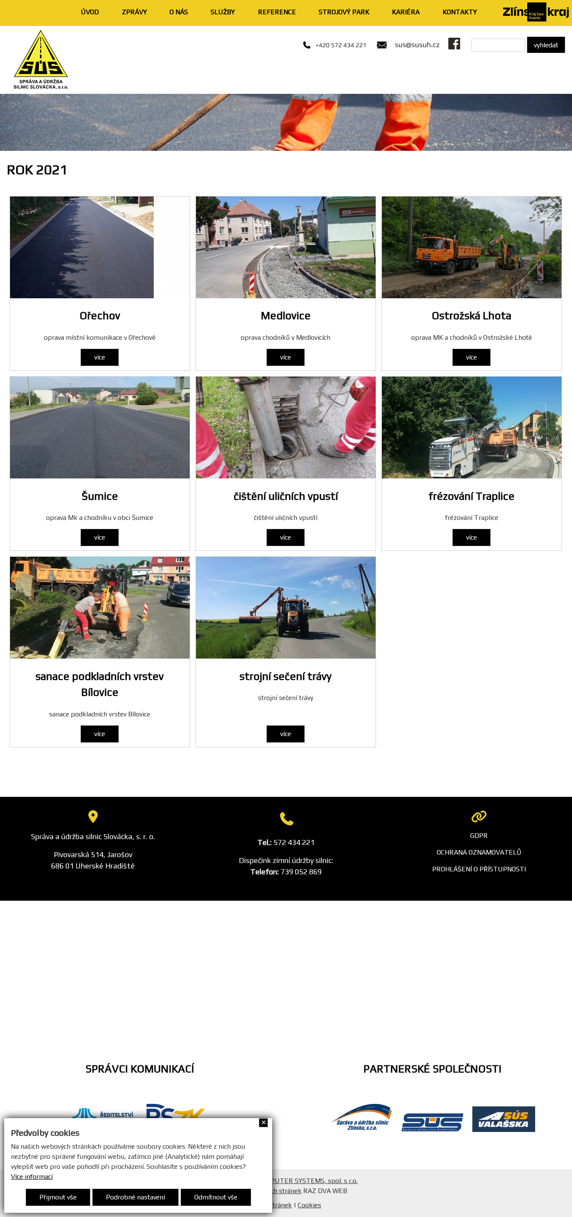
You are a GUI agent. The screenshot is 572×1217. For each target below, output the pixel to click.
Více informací (32, 1177)
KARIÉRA (406, 12)
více (99, 357)
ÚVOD (90, 12)
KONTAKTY (460, 12)
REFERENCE (277, 12)
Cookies (309, 1205)
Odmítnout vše (215, 1197)
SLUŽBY (223, 12)
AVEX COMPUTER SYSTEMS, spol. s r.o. (298, 1181)
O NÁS (179, 12)
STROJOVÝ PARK (344, 12)
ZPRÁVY (134, 12)
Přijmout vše (58, 1197)
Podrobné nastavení (135, 1197)
